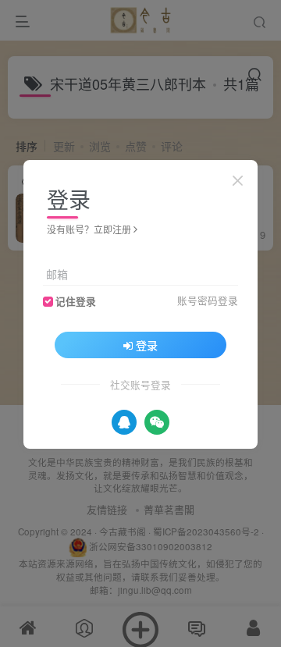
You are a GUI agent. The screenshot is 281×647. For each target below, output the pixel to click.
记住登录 (75, 301)
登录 (147, 345)
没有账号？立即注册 (89, 229)
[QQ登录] (124, 422)
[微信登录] (156, 422)
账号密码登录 (207, 300)
